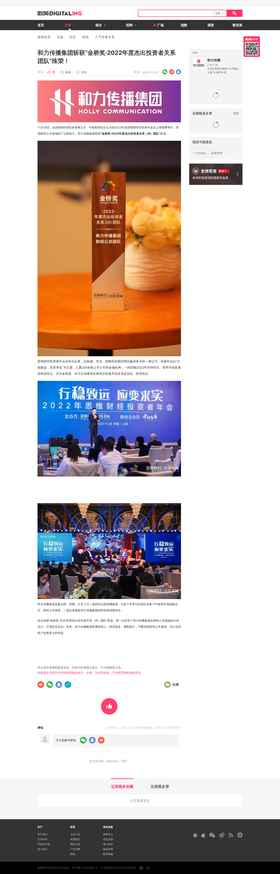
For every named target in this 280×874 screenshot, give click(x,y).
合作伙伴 (42, 839)
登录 (58, 740)
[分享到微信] (164, 71)
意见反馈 (108, 839)
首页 (41, 25)
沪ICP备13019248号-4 (85, 867)
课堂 (210, 25)
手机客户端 (44, 844)
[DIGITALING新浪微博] (222, 835)
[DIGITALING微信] (212, 835)
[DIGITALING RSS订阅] (231, 835)
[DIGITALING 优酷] (239, 835)
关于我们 (42, 834)
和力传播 (213, 60)
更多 (236, 113)
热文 (72, 37)
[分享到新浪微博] (171, 71)
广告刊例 (75, 849)
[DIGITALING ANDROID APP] (195, 835)
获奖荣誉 (217, 153)
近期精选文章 (202, 113)
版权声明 (108, 849)
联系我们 (75, 839)
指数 (184, 25)
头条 (60, 37)
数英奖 (237, 25)
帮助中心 (108, 834)
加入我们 (42, 849)
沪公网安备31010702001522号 (118, 867)
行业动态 (200, 153)
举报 (137, 72)
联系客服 (108, 854)
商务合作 (75, 844)
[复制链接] (68, 684)
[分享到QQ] (178, 71)
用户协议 (108, 844)
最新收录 (44, 37)
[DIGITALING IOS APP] (203, 835)
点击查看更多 (140, 800)
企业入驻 (75, 834)
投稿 (72, 854)
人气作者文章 (105, 37)
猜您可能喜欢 (202, 142)
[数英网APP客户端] (252, 46)
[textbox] (175, 13)
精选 (85, 37)
